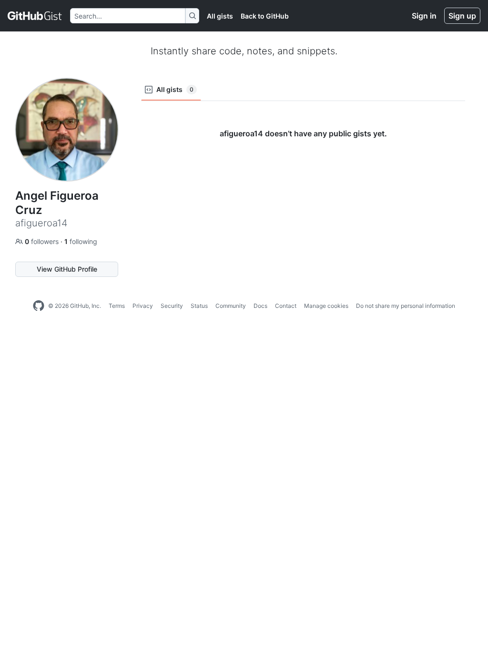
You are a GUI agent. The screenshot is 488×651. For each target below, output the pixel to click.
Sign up (462, 15)
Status (199, 305)
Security (172, 305)
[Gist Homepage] (35, 15)
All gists (220, 16)
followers (43, 241)
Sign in (424, 15)
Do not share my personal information (405, 305)
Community (230, 305)
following (80, 241)
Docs (260, 305)
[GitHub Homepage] (38, 306)
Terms (117, 305)
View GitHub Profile (67, 269)
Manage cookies (326, 305)
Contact (285, 305)
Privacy (142, 305)
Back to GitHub (265, 16)
